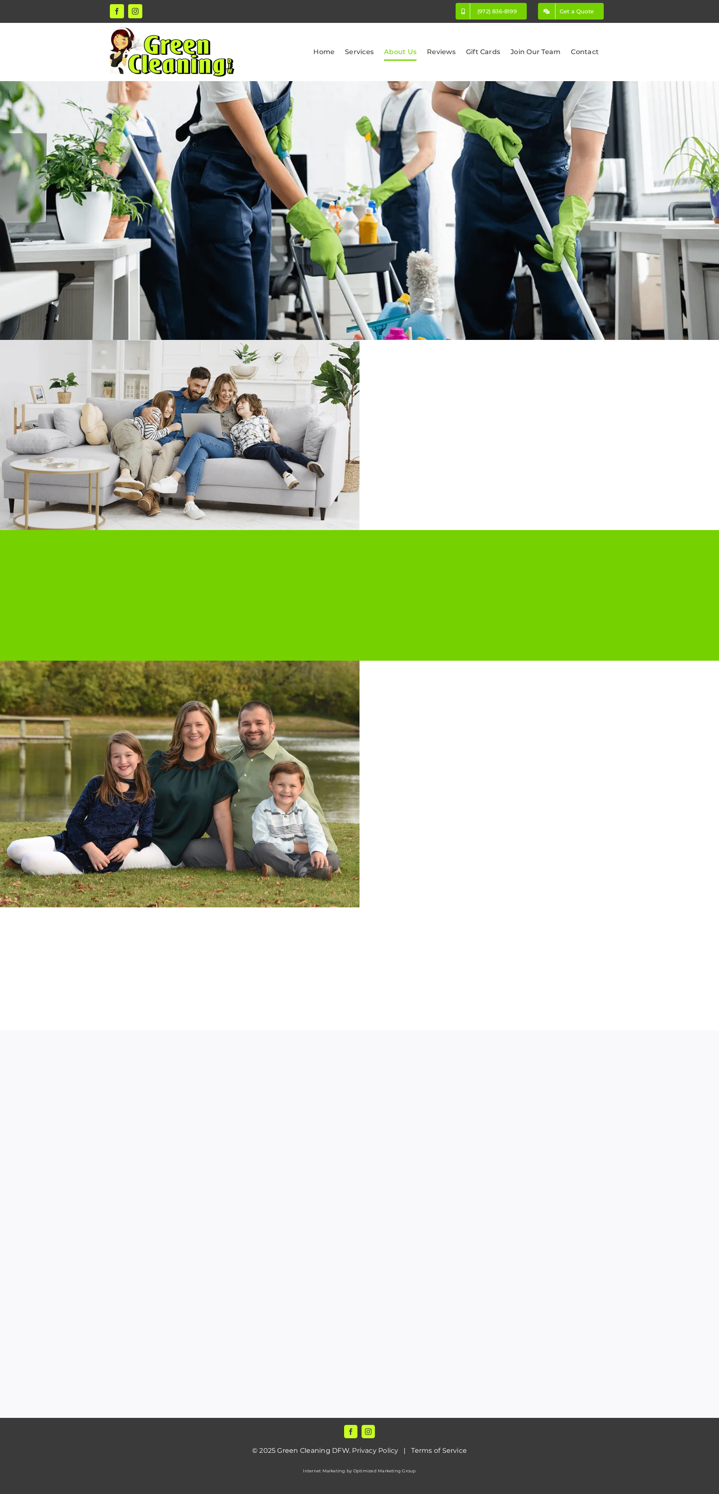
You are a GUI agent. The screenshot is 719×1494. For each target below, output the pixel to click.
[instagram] (368, 1431)
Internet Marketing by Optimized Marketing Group (359, 1471)
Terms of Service (439, 1450)
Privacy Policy (375, 1450)
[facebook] (350, 1431)
